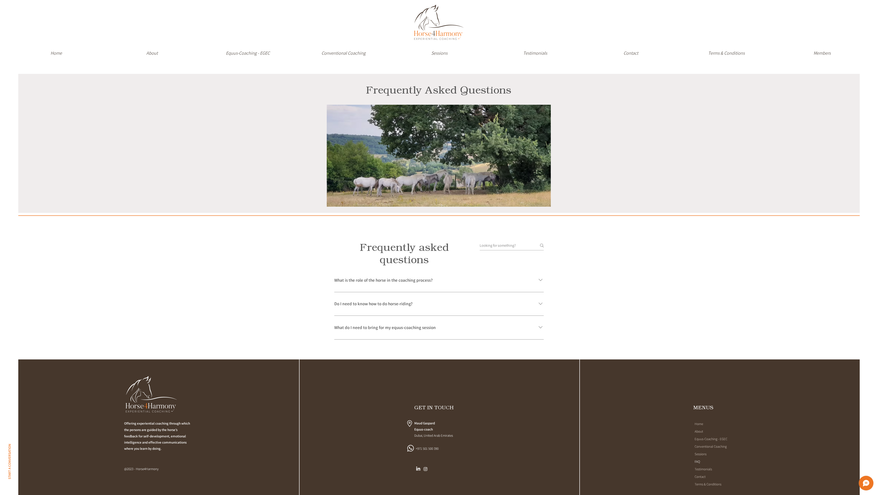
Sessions (701, 454)
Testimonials (703, 469)
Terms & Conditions (708, 484)
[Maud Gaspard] (418, 468)
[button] (343, 51)
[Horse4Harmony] (425, 468)
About (699, 431)
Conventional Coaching (711, 446)
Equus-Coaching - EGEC (711, 439)
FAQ (697, 461)
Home (699, 424)
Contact (700, 476)
